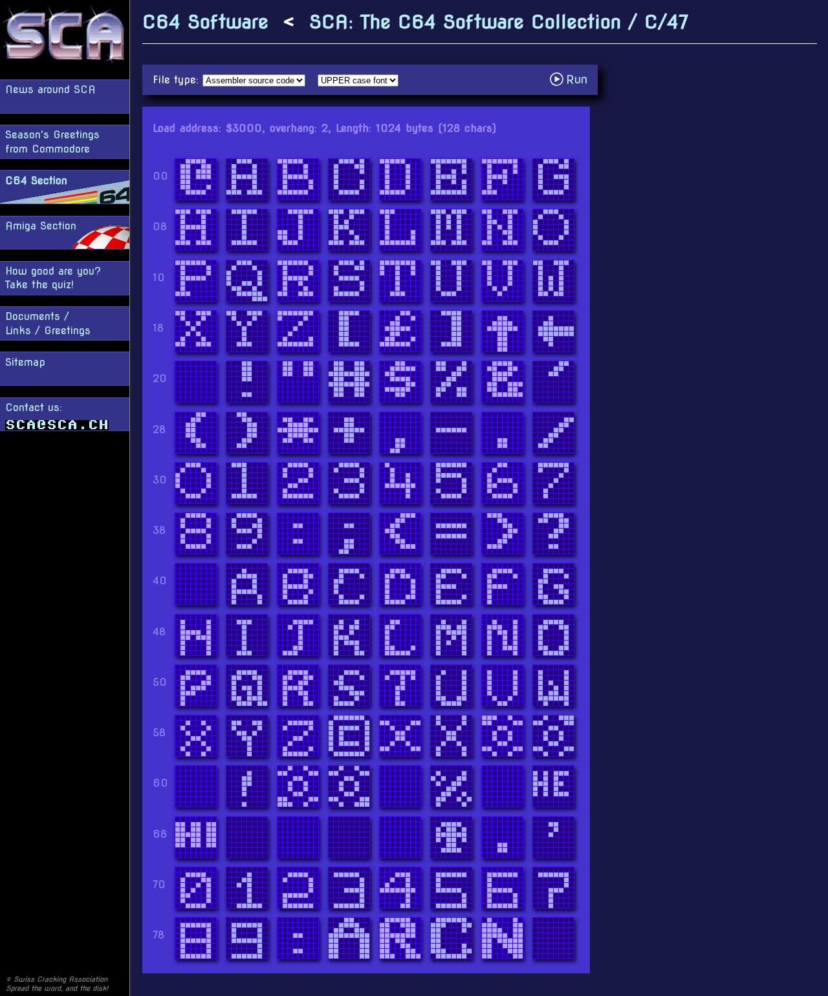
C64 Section (36, 181)
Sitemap (25, 362)
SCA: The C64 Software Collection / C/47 (498, 21)
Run (572, 79)
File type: (177, 80)
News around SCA (50, 89)
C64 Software (205, 21)
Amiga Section (40, 226)
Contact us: (33, 407)
